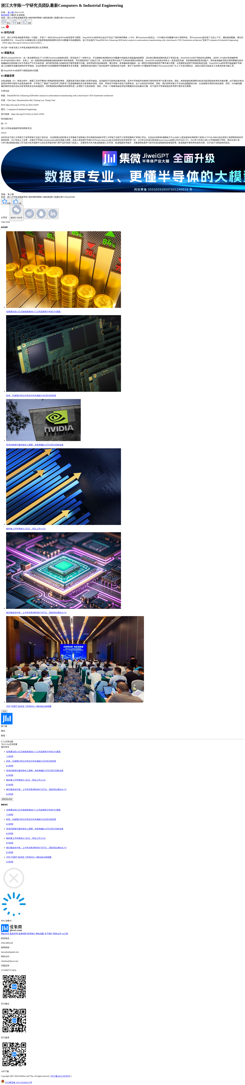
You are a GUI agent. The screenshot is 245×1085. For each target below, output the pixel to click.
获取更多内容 (7, 799)
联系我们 (31, 934)
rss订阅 (65, 934)
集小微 (11, 12)
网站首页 (5, 934)
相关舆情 (5, 15)
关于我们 (48, 934)
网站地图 (40, 934)
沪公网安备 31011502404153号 (18, 1082)
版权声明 (14, 934)
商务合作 (57, 934)
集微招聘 (22, 934)
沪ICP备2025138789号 (60, 1076)
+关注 (4, 711)
